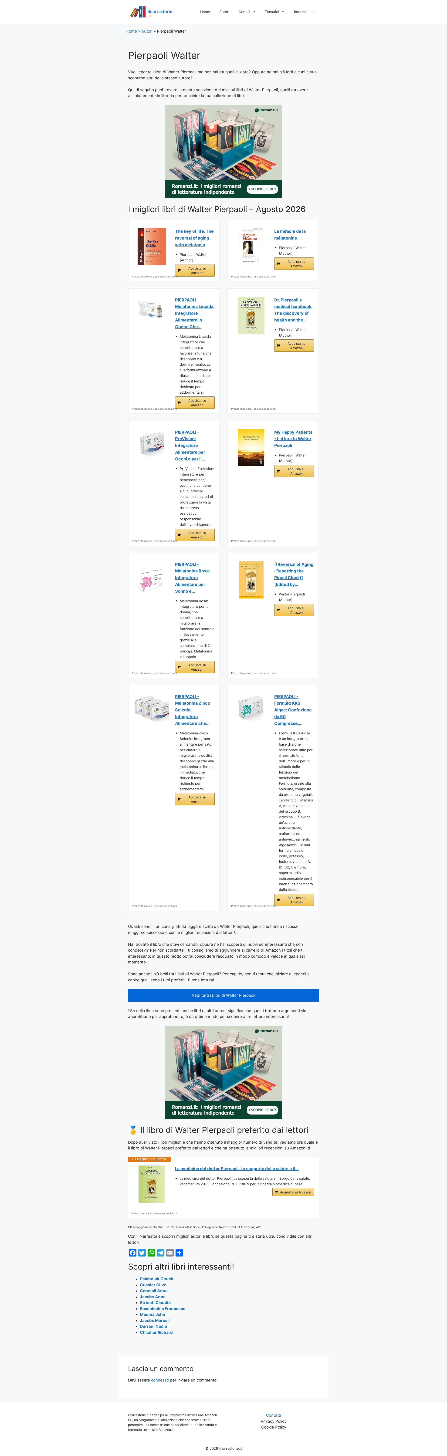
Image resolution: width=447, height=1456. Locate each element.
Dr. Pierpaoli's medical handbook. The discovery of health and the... (293, 309)
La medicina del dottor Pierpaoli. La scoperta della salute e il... (237, 1168)
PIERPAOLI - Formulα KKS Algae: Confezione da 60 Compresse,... (293, 710)
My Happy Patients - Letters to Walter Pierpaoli (293, 439)
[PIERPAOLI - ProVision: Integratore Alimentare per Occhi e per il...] (151, 444)
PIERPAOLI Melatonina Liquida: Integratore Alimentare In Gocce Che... (194, 313)
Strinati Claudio (155, 1302)
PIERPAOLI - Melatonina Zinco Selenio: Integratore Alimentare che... (192, 710)
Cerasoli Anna (154, 1290)
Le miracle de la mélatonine (290, 234)
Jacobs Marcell (155, 1320)
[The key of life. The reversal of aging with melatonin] (151, 246)
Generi (244, 12)
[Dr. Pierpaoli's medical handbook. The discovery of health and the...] (251, 315)
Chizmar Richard (156, 1332)
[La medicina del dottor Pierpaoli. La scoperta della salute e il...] (151, 1184)
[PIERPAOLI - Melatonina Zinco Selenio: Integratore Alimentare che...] (151, 708)
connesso (160, 1380)
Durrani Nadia (153, 1326)
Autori (224, 12)
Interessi (301, 12)
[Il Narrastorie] (151, 11)
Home (205, 12)
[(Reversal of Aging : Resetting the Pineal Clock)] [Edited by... (293, 574)
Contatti (273, 1415)
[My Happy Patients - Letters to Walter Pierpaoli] (251, 447)
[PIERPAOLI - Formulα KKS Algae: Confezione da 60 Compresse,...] (251, 708)
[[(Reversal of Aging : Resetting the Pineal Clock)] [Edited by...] (251, 579)
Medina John (152, 1314)
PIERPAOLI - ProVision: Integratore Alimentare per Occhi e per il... (190, 445)
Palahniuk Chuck (156, 1279)
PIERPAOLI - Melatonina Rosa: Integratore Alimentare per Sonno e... (192, 578)
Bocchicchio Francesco (162, 1308)
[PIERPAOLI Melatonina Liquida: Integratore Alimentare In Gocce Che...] (151, 309)
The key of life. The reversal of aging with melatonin (194, 238)
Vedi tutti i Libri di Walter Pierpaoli (223, 995)
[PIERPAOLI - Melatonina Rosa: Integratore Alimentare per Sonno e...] (151, 579)
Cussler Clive (153, 1285)
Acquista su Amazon (197, 270)
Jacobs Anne (153, 1296)
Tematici (272, 12)
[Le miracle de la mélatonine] (251, 246)
